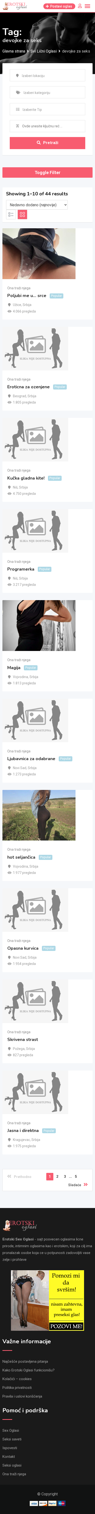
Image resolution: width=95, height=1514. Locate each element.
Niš (15, 487)
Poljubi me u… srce (26, 295)
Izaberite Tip (32, 110)
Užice (17, 305)
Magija (13, 668)
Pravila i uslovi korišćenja (22, 1396)
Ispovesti (9, 1448)
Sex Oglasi (10, 1430)
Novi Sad (19, 768)
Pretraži (50, 142)
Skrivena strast (22, 1039)
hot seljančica (21, 857)
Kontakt (8, 1456)
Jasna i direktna (23, 1130)
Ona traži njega (18, 288)
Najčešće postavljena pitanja (25, 1361)
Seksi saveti (11, 1439)
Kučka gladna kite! (26, 478)
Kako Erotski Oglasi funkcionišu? (28, 1370)
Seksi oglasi (11, 1465)
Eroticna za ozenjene (28, 387)
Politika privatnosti (17, 1387)
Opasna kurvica (22, 948)
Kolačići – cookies (17, 1379)
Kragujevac (21, 1140)
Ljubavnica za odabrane (31, 759)
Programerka (20, 569)
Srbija (27, 305)
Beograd (19, 396)
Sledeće (74, 1185)
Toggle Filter (47, 172)
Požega (19, 1049)
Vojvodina (20, 677)
